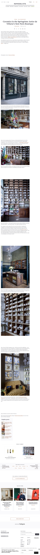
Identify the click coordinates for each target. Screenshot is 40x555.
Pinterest (29, 539)
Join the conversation (20, 478)
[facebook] (17, 29)
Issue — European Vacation (22, 19)
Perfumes (15, 19)
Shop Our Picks (21, 6)
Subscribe (36, 552)
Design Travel (12, 6)
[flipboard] (14, 29)
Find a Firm (25, 6)
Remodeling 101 (16, 6)
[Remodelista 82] (6, 2)
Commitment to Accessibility (22, 544)
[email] (23, 29)
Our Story (29, 6)
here (10, 415)
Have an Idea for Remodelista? (22, 546)
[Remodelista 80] (3, 2)
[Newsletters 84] (8, 2)
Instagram (29, 540)
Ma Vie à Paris (28, 457)
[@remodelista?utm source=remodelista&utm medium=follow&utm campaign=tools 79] (2, 2)
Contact (22, 540)
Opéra (2, 43)
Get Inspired (7, 6)
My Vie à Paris (24, 229)
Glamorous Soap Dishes (19, 415)
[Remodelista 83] (7, 2)
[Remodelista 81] (4, 2)
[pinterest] (19, 29)
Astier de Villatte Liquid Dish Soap (10, 457)
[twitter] (21, 29)
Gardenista (32, 6)
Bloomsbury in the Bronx (24, 142)
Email (29, 544)
